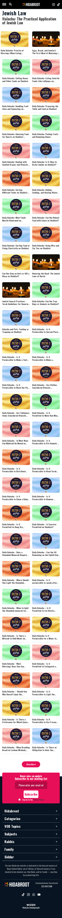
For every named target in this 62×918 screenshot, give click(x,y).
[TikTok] (58, 4)
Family (9, 849)
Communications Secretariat (46, 883)
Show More (31, 764)
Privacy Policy (38, 799)
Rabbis (9, 841)
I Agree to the (33, 799)
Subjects (11, 833)
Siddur (9, 856)
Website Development (31, 907)
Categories (12, 818)
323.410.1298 (46, 886)
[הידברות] (31, 5)
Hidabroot (12, 811)
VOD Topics (12, 826)
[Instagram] (53, 4)
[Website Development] (31, 904)
